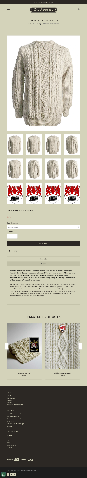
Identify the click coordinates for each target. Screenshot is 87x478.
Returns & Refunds (13, 416)
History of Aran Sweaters (15, 419)
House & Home (11, 445)
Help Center (10, 421)
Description (43, 259)
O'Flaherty (37, 24)
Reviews (43, 264)
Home (30, 24)
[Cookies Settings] (3, 474)
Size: (12, 223)
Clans (8, 440)
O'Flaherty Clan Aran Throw (62, 373)
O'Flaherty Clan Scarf (24, 373)
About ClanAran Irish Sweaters (16, 414)
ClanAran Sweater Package (15, 424)
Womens (9, 435)
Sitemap (9, 426)
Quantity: (10, 231)
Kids (8, 443)
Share (15, 251)
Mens (8, 438)
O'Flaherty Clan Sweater (51, 24)
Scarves (9, 448)
